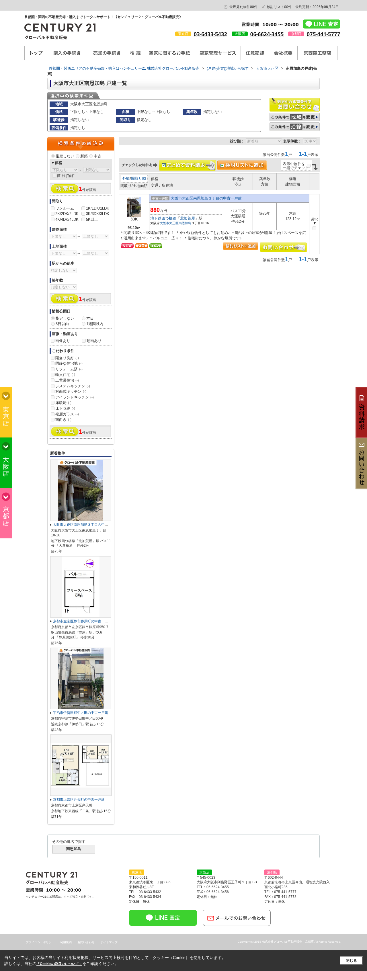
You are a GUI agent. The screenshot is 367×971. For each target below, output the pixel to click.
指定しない (65, 156)
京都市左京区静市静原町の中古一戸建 (82, 621)
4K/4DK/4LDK (67, 219)
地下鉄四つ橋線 (163, 218)
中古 (97, 156)
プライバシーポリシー (40, 942)
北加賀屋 (187, 218)
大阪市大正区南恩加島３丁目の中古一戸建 (206, 198)
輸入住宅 (65, 374)
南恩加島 (185, 223)
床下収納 (65, 408)
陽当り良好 (67, 358)
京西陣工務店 (317, 53)
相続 (135, 53)
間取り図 (138, 178)
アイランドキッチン (74, 397)
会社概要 (283, 53)
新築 (84, 156)
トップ (36, 53)
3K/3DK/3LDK (97, 214)
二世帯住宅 (67, 380)
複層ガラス (67, 414)
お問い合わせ (86, 942)
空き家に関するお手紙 (169, 53)
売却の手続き (107, 53)
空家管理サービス (218, 53)
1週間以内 (94, 324)
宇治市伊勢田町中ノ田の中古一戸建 (80, 713)
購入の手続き (67, 53)
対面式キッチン (70, 391)
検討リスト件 (279, 7)
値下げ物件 (66, 175)
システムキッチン (72, 386)
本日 (90, 318)
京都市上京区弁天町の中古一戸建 (79, 800)
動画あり (94, 341)
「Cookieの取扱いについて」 (59, 964)
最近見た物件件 (243, 7)
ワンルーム (64, 208)
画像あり (62, 341)
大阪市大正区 (169, 223)
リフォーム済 (69, 369)
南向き (63, 419)
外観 (126, 178)
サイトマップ (109, 942)
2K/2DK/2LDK (67, 214)
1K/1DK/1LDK (97, 208)
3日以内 (62, 324)
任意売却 (255, 53)
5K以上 (92, 219)
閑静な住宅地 (69, 363)
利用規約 (66, 942)
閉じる (351, 960)
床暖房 (63, 402)
